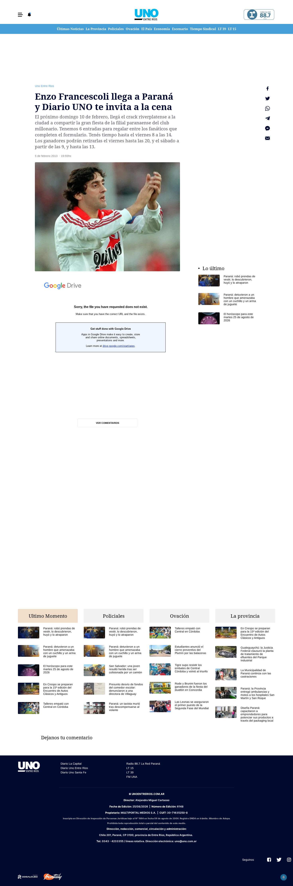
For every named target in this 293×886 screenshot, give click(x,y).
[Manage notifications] (283, 877)
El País (146, 28)
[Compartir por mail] (267, 138)
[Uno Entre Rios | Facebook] (269, 860)
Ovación (132, 28)
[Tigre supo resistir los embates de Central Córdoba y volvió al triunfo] (179, 669)
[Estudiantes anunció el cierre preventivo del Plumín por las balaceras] (179, 651)
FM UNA (131, 776)
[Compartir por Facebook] (267, 88)
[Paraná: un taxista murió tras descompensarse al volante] (114, 708)
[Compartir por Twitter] (267, 98)
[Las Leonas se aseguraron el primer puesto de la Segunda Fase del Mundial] (179, 706)
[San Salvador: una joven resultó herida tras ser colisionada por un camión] (114, 670)
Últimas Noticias (70, 28)
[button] (20, 15)
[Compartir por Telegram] (267, 118)
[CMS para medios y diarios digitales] (28, 877)
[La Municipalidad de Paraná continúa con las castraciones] (245, 674)
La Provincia (96, 28)
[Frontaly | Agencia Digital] (50, 877)
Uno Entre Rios (44, 86)
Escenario (180, 28)
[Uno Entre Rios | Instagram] (289, 860)
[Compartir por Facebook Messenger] (267, 128)
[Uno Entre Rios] (146, 14)
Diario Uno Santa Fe (73, 772)
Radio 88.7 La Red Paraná (143, 763)
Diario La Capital (71, 763)
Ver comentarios (107, 423)
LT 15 (232, 28)
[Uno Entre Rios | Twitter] (279, 860)
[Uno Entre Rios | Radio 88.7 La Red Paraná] (258, 14)
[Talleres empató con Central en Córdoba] (48, 708)
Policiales (116, 28)
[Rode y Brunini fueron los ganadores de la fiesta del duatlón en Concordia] (179, 688)
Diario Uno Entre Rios (74, 768)
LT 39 (222, 28)
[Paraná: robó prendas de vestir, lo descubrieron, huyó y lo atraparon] (228, 280)
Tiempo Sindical (203, 28)
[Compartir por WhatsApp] (267, 108)
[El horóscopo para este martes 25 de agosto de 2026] (228, 318)
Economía (162, 28)
